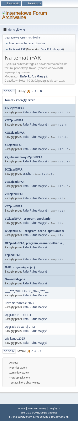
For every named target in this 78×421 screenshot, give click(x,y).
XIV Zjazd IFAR (14, 108)
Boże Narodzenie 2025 (19, 303)
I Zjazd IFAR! (13, 255)
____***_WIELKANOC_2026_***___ (26, 291)
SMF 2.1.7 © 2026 (30, 412)
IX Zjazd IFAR (13, 169)
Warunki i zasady (37, 408)
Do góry (9, 351)
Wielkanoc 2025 (15, 338)
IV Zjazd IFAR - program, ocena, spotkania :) (34, 231)
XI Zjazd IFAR (13, 145)
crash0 (27, 174)
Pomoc (21, 408)
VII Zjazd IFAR (14, 194)
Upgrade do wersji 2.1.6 (20, 327)
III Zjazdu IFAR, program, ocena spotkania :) (34, 243)
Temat (9, 100)
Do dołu (9, 91)
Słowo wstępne (15, 279)
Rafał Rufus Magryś (52, 49)
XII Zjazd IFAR (14, 120)
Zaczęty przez (25, 100)
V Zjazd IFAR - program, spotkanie (28, 218)
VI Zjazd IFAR (13, 206)
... (38, 91)
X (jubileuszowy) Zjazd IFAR (23, 157)
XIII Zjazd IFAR (15, 133)
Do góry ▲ (54, 408)
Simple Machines (48, 412)
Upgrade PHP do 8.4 (18, 315)
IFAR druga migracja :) (20, 267)
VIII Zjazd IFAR (15, 182)
